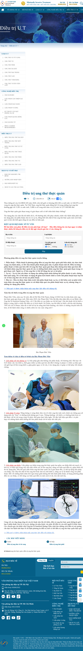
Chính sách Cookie (42, 640)
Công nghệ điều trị (10, 91)
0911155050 (73, 4)
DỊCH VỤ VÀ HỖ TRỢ (10, 170)
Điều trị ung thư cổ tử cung (16, 544)
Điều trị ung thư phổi (57, 544)
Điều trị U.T (7, 133)
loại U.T (5, 54)
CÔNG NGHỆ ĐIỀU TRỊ (57, 605)
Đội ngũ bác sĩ (27, 10)
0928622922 (62, 4)
